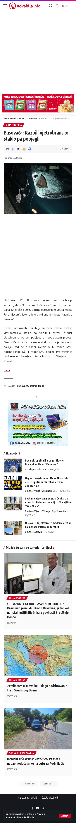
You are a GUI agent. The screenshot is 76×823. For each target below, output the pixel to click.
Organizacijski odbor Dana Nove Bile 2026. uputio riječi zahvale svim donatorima (46, 482)
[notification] (57, 6)
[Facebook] (33, 808)
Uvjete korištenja (25, 817)
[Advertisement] (38, 52)
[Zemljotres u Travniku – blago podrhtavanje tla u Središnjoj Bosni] (38, 655)
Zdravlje (46, 511)
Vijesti (37, 491)
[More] (35, 149)
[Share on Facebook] (12, 149)
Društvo (29, 491)
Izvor (7, 370)
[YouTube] (38, 808)
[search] (50, 6)
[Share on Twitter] (18, 149)
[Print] (29, 149)
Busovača (22, 385)
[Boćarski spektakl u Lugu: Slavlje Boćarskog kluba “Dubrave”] (13, 465)
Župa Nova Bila (49, 491)
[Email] (24, 149)
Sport (44, 469)
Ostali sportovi (32, 469)
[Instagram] (43, 808)
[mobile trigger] (6, 5)
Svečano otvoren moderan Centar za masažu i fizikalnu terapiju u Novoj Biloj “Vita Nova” (48, 502)
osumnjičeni (37, 385)
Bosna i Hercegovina (21, 753)
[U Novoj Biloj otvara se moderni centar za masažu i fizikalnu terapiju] (13, 528)
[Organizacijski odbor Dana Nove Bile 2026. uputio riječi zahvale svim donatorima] (13, 483)
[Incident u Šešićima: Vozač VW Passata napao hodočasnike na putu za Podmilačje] (38, 728)
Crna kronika (14, 125)
